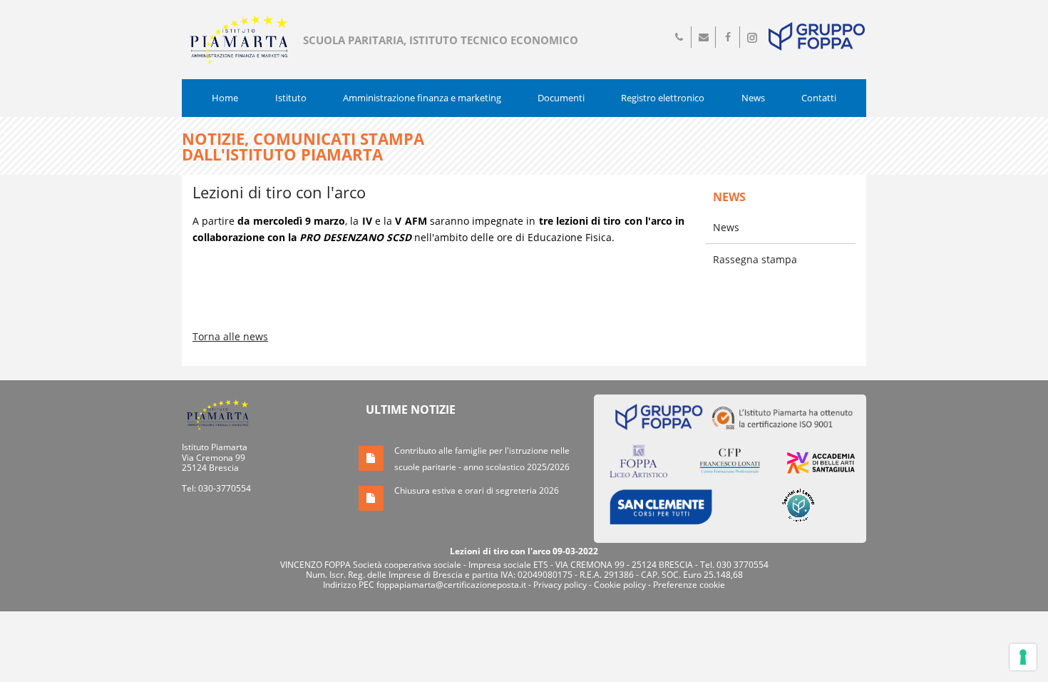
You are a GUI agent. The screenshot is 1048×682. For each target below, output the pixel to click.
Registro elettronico (662, 97)
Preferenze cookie (689, 585)
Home (225, 97)
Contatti (818, 97)
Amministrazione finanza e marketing (422, 97)
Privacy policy (560, 585)
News (753, 97)
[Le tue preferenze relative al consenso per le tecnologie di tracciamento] (1023, 657)
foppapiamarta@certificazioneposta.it (451, 585)
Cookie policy (620, 585)
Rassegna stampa (755, 259)
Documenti (561, 97)
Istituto (291, 97)
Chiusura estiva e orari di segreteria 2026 (476, 490)
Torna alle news (230, 336)
